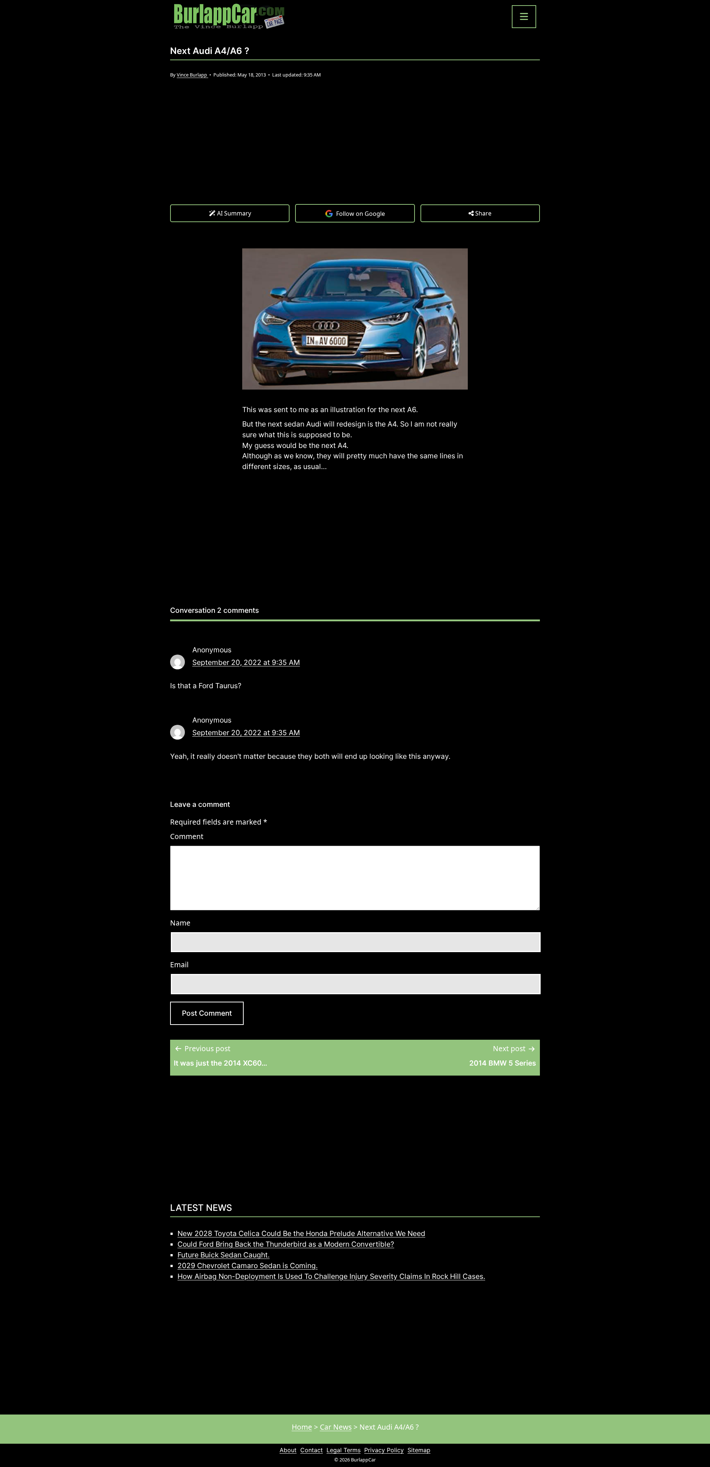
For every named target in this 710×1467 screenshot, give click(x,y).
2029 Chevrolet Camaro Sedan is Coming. (248, 1265)
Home (302, 1427)
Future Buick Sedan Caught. (224, 1254)
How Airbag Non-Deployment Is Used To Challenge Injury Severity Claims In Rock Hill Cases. (331, 1276)
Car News (336, 1427)
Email (179, 964)
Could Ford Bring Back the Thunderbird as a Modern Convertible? (286, 1244)
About (288, 1450)
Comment (186, 836)
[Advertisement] (355, 148)
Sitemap (419, 1450)
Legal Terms (344, 1450)
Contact (311, 1450)
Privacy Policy (384, 1450)
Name (180, 923)
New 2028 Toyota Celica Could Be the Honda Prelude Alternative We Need (301, 1233)
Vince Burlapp (192, 74)
